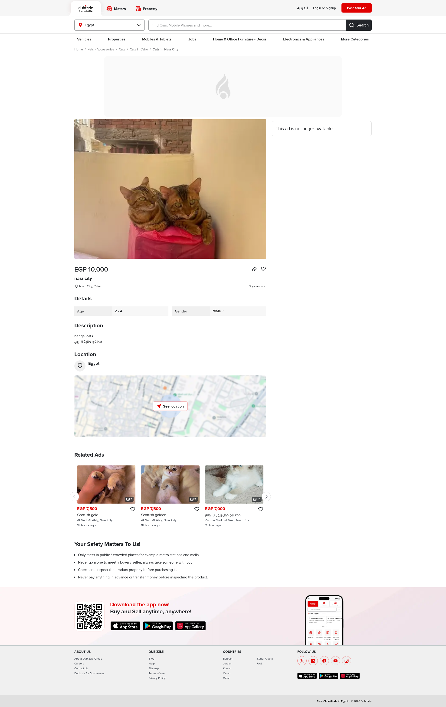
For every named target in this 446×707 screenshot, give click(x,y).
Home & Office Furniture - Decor (239, 39)
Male (217, 311)
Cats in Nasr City (165, 49)
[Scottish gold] (106, 496)
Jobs (192, 39)
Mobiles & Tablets (156, 39)
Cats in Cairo (139, 49)
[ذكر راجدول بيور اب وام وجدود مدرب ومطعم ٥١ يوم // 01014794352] (234, 496)
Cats (122, 49)
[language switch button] (302, 8)
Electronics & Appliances (303, 39)
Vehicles (84, 39)
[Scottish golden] (170, 496)
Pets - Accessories (101, 49)
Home (78, 49)
